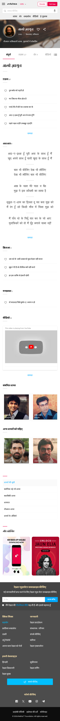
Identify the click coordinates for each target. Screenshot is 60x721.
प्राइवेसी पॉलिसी (18, 712)
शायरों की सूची (9, 482)
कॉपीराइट (43, 712)
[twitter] (23, 701)
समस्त (30, 134)
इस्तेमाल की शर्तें (32, 712)
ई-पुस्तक (43, 16)
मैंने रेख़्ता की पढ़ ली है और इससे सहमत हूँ (28, 605)
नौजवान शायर (9, 509)
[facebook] (16, 701)
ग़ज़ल (22, 55)
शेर (35, 55)
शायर (15, 16)
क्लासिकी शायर (9, 496)
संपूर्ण (8, 55)
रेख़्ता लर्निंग (34, 668)
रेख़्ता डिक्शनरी (8, 668)
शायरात (7, 502)
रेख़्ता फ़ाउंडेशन (36, 622)
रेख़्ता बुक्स (6, 674)
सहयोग (5, 622)
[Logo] (12, 4)
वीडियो (49, 55)
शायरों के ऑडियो (10, 516)
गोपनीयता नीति (22, 605)
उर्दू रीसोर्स (6, 640)
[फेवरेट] (38, 29)
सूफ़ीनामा (34, 662)
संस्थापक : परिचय (37, 628)
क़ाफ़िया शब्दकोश (9, 628)
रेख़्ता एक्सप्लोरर (36, 646)
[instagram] (36, 701)
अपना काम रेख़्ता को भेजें (12, 646)
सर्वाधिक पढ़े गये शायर (12, 489)
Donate (42, 4)
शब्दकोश (27, 16)
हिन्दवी (5, 662)
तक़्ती (4, 634)
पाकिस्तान (36, 34)
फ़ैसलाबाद (29, 34)
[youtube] (30, 701)
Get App (52, 4)
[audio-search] (54, 10)
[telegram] (43, 701)
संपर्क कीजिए (35, 634)
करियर (32, 640)
